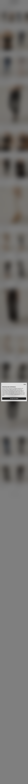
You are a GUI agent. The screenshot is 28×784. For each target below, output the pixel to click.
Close (25, 384)
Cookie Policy (4, 392)
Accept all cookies (14, 398)
